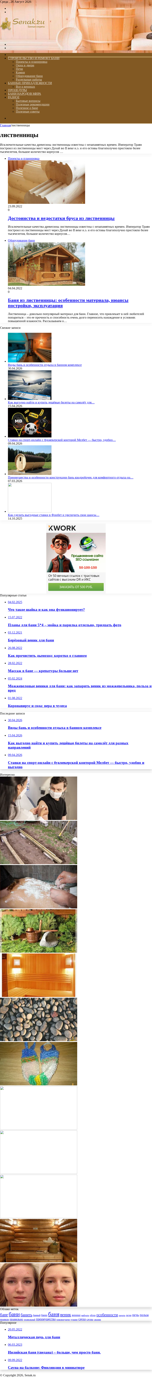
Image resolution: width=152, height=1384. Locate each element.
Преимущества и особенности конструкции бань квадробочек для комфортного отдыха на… (70, 477)
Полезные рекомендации (32, 104)
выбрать (85, 1315)
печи (128, 1315)
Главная (5, 125)
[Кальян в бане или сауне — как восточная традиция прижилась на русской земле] (38, 1128)
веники (76, 1315)
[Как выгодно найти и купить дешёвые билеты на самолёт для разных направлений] (29, 399)
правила (4, 1319)
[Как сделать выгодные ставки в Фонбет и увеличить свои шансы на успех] (29, 511)
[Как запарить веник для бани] (38, 1217)
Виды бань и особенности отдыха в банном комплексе (45, 365)
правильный (29, 1319)
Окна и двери (25, 65)
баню (44, 1315)
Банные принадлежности (30, 83)
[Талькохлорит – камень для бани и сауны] (38, 1040)
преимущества (46, 1319)
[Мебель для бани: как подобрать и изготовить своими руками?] (38, 1261)
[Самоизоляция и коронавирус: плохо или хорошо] (38, 819)
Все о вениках (25, 86)
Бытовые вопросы (28, 100)
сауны (89, 1319)
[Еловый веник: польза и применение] (38, 1172)
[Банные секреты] (22, 37)
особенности (107, 1315)
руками (74, 1319)
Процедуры (17, 90)
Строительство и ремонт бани (34, 58)
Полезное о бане (27, 108)
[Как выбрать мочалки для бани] (38, 1084)
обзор (93, 1315)
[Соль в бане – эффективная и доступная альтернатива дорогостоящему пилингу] (38, 907)
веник (65, 1314)
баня (53, 1314)
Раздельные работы (29, 79)
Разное (13, 97)
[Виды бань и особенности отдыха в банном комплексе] (29, 361)
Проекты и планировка (31, 61)
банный (36, 1315)
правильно (16, 1319)
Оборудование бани (29, 76)
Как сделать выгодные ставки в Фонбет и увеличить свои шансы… (53, 515)
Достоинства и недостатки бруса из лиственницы (61, 218)
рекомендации (63, 1319)
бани (14, 1314)
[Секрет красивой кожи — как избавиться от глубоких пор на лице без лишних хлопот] (38, 1305)
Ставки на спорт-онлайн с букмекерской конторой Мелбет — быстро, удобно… (62, 440)
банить (26, 1315)
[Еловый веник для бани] (38, 951)
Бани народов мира (24, 93)
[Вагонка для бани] (38, 996)
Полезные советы (28, 111)
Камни (20, 72)
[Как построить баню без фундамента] (38, 863)
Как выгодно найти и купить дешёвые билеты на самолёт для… (51, 402)
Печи (19, 69)
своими (97, 1319)
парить (122, 1315)
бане (4, 1314)
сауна (82, 1319)
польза (144, 1315)
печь (135, 1315)
